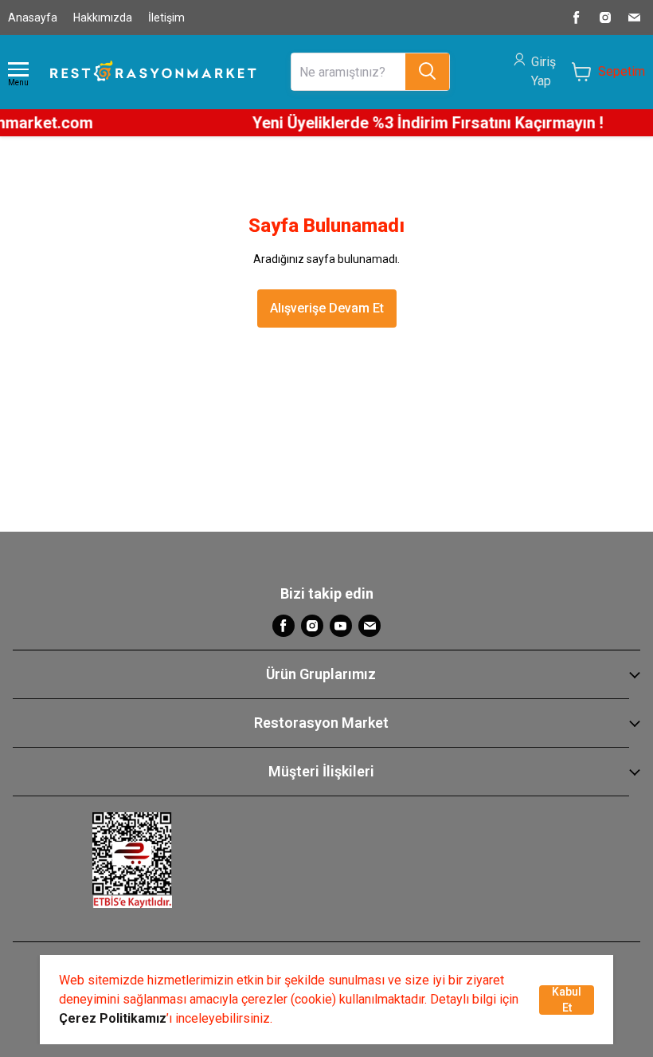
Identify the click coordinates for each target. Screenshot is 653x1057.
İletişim (166, 17)
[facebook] (576, 17)
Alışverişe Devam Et (327, 308)
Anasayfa (32, 17)
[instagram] (605, 17)
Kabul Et (566, 999)
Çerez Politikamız (112, 1018)
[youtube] (341, 626)
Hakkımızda (102, 17)
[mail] (634, 17)
